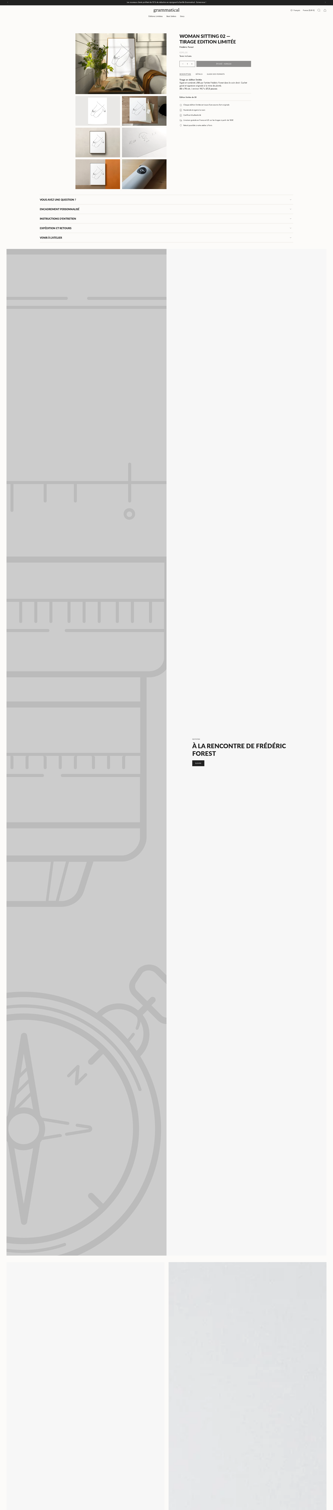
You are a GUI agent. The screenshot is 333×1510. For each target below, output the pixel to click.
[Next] (325, 2)
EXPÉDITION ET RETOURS (55, 228)
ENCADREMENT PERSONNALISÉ (59, 209)
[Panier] (325, 10)
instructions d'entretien (58, 218)
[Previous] (8, 2)
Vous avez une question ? (58, 199)
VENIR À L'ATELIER (51, 237)
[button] (156, 16)
